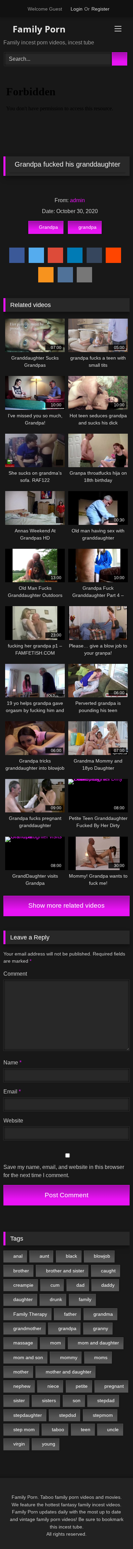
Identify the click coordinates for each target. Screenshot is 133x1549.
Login (77, 9)
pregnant (114, 1386)
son (76, 1400)
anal (18, 1256)
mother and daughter (68, 1371)
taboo (58, 1429)
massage (23, 1342)
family (85, 1299)
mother (21, 1371)
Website (13, 1121)
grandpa (87, 227)
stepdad (106, 1400)
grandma (103, 1314)
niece (53, 1386)
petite (82, 1386)
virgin (19, 1444)
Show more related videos (66, 905)
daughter (23, 1299)
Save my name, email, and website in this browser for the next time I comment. (63, 1171)
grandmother (27, 1328)
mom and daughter (98, 1342)
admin (77, 200)
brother (21, 1270)
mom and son (28, 1357)
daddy (108, 1285)
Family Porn (37, 29)
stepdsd (67, 1415)
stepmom (103, 1415)
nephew (21, 1386)
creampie (23, 1285)
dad (80, 1285)
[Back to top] (112, 1528)
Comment (15, 974)
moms (100, 1357)
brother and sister (65, 1270)
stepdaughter (27, 1415)
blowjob (102, 1256)
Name (12, 1062)
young (48, 1444)
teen (85, 1429)
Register (100, 9)
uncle (113, 1429)
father (70, 1314)
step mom (24, 1429)
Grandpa (48, 227)
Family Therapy (30, 1314)
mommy (68, 1357)
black (71, 1256)
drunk (56, 1299)
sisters (49, 1400)
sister (19, 1400)
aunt (44, 1256)
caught (108, 1270)
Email (12, 1091)
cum (55, 1285)
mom (55, 1342)
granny (100, 1328)
